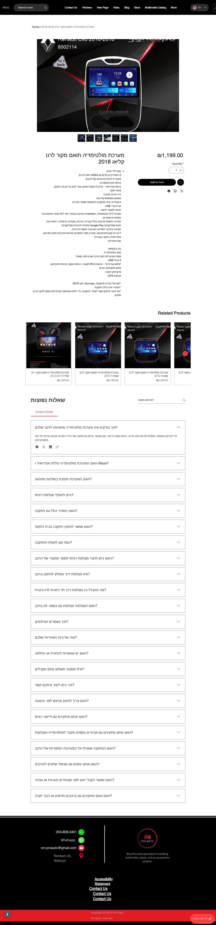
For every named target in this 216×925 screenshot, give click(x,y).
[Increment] (181, 170)
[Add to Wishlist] (180, 182)
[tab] (44, 412)
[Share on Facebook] (169, 191)
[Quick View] (49, 345)
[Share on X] (182, 191)
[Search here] (45, 7)
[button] (37, 447)
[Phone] (81, 832)
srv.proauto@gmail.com (59, 848)
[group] (108, 353)
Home (35, 26)
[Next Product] (185, 353)
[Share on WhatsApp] (175, 191)
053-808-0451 (66, 832)
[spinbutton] (176, 170)
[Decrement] (171, 170)
